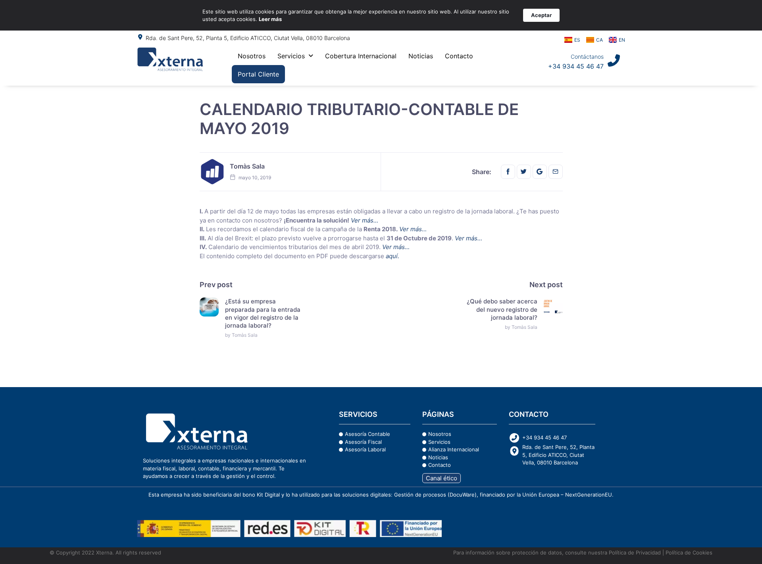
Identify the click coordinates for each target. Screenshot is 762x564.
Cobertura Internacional (360, 56)
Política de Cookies (689, 552)
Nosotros (252, 56)
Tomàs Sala (247, 166)
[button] (295, 56)
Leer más (270, 19)
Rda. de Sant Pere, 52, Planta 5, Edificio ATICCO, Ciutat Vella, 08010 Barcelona (248, 38)
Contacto (459, 56)
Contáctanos (587, 56)
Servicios (291, 56)
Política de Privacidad (634, 552)
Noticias (420, 56)
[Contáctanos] (614, 60)
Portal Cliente (258, 74)
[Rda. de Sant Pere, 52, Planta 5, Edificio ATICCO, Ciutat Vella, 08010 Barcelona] (140, 37)
